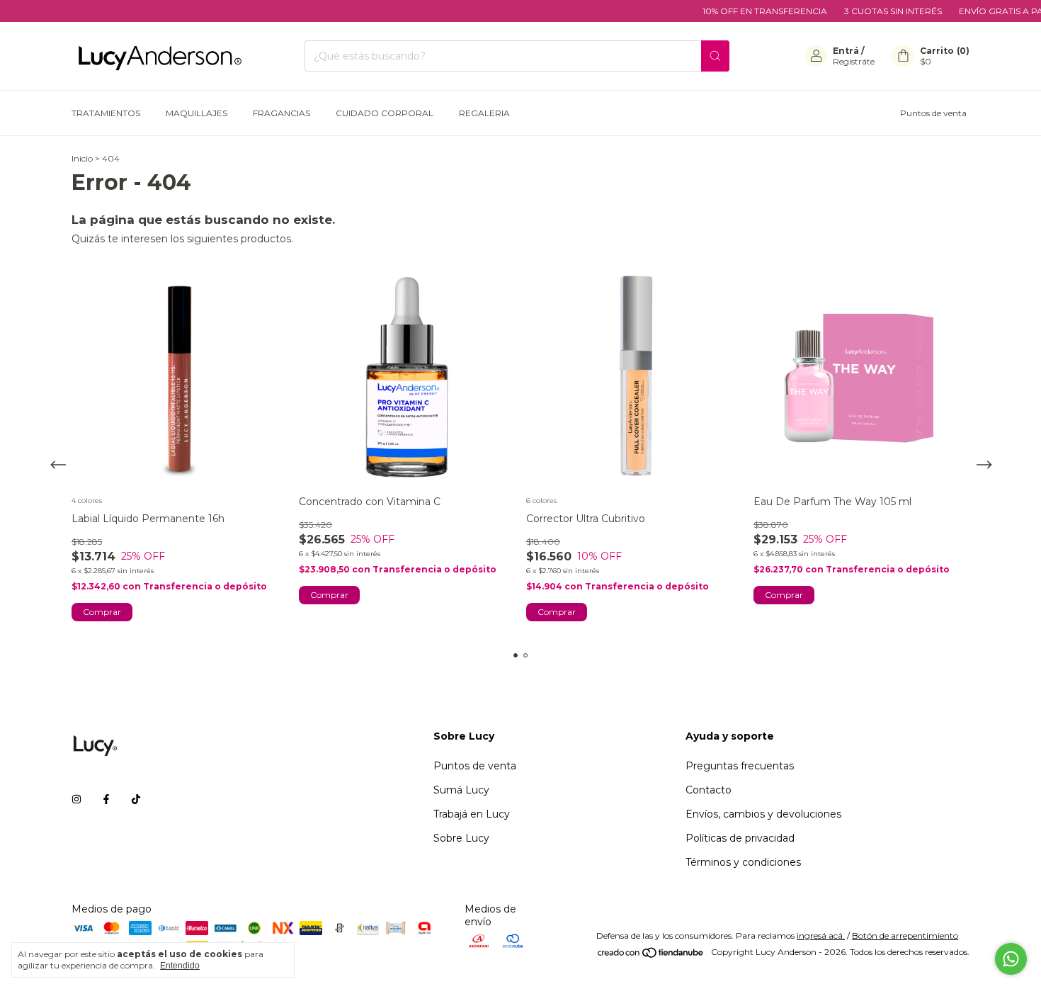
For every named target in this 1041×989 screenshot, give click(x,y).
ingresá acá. (821, 935)
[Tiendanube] (651, 955)
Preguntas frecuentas (740, 765)
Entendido (180, 966)
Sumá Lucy (461, 790)
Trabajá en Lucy (471, 814)
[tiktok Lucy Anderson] (136, 799)
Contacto (709, 790)
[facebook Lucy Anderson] (106, 799)
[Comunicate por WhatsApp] (1011, 959)
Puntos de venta (933, 113)
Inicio (82, 158)
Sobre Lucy (461, 838)
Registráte (854, 61)
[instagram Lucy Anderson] (76, 799)
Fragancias (281, 113)
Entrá (846, 50)
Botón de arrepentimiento (905, 935)
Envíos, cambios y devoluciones (763, 814)
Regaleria (484, 113)
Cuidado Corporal (384, 113)
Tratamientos (106, 113)
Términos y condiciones (743, 862)
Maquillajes (196, 113)
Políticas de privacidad (740, 838)
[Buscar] (715, 56)
